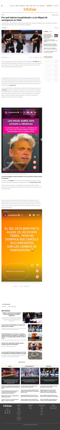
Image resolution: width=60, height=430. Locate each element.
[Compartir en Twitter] (34, 57)
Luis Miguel (4, 306)
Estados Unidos (22, 5)
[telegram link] (7, 413)
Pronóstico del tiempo (35, 12)
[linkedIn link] (9, 413)
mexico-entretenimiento (12, 306)
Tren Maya (9, 12)
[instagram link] (9, 411)
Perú (37, 5)
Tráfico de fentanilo (4, 12)
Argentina (17, 5)
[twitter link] (7, 411)
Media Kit (41, 414)
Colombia (27, 5)
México (34, 5)
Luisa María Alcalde (23, 12)
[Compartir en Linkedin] (36, 57)
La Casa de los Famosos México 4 (49, 12)
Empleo (30, 408)
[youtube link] (5, 413)
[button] (2, 5)
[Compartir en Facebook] (32, 57)
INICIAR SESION (56, 5)
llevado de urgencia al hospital (19, 78)
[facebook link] (5, 411)
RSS (19, 420)
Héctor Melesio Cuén (17, 12)
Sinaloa (12, 12)
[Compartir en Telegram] (38, 57)
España (31, 5)
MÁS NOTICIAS (21, 362)
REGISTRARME (49, 5)
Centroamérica (41, 5)
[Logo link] (30, 9)
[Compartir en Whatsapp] (29, 57)
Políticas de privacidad (53, 408)
